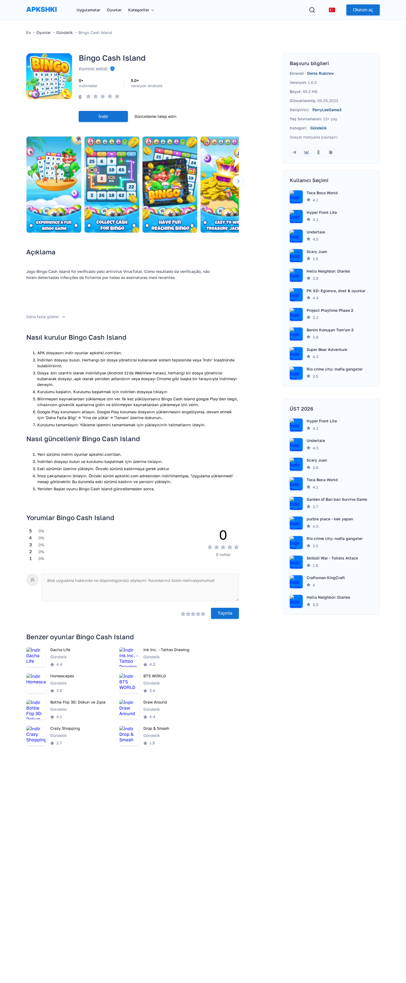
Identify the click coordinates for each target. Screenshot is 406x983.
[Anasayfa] (41, 14)
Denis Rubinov (320, 73)
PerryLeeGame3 (326, 109)
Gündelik (318, 128)
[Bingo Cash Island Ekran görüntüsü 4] (227, 184)
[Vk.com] (306, 152)
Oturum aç (363, 9)
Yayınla (225, 613)
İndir (103, 116)
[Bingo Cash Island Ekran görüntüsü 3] (169, 184)
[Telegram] (294, 152)
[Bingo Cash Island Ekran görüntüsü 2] (111, 184)
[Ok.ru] (318, 152)
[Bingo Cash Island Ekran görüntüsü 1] (53, 184)
